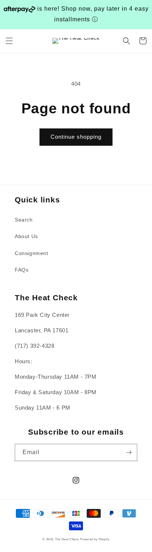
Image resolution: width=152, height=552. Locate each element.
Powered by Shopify (95, 539)
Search (24, 220)
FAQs (21, 270)
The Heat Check (67, 539)
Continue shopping (76, 137)
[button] (9, 41)
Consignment (31, 253)
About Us (26, 236)
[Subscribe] (129, 452)
